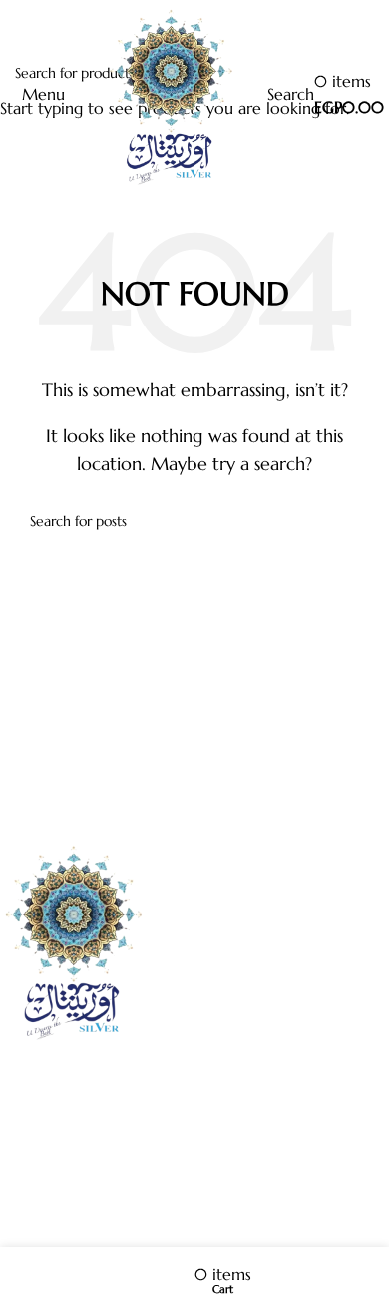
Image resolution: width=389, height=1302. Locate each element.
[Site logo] (167, 93)
